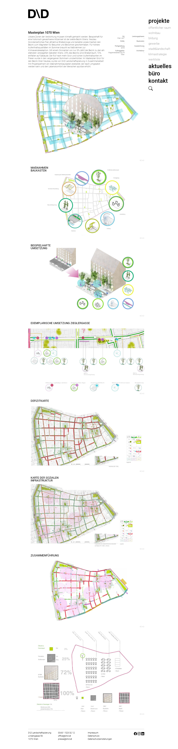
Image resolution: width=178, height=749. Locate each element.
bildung (153, 38)
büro (154, 73)
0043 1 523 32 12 (66, 733)
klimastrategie (157, 54)
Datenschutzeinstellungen (100, 739)
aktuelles (160, 66)
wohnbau (154, 33)
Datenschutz (93, 736)
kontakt (158, 80)
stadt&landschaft (159, 49)
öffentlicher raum (159, 27)
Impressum (93, 733)
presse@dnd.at (65, 739)
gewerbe (154, 43)
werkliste (154, 59)
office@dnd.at (64, 736)
